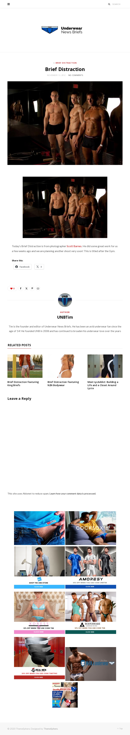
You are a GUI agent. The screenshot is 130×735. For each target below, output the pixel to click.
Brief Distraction (66, 63)
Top (121, 728)
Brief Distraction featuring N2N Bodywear (63, 383)
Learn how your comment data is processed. (73, 493)
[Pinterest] (32, 288)
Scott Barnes (74, 246)
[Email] (37, 288)
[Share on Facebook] (20, 288)
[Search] (109, 4)
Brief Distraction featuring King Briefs (23, 383)
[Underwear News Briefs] (65, 30)
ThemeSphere (51, 728)
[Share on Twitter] (26, 288)
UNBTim (65, 317)
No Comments (75, 75)
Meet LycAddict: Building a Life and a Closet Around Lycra (103, 385)
